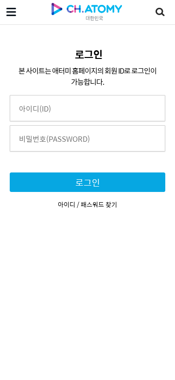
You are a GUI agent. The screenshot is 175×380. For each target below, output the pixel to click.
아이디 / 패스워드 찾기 (87, 204)
